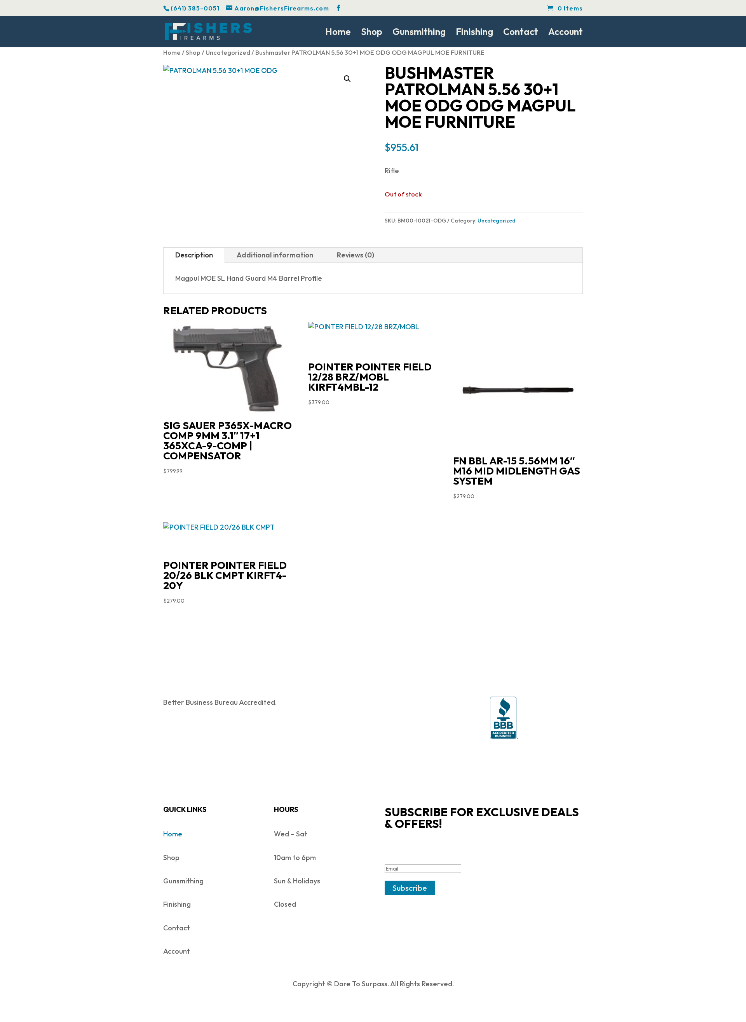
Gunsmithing (419, 33)
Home (338, 33)
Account (565, 33)
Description (194, 254)
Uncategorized (228, 52)
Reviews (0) (355, 254)
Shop (371, 33)
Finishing (474, 33)
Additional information (275, 254)
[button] (347, 79)
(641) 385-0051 (195, 8)
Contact (520, 33)
